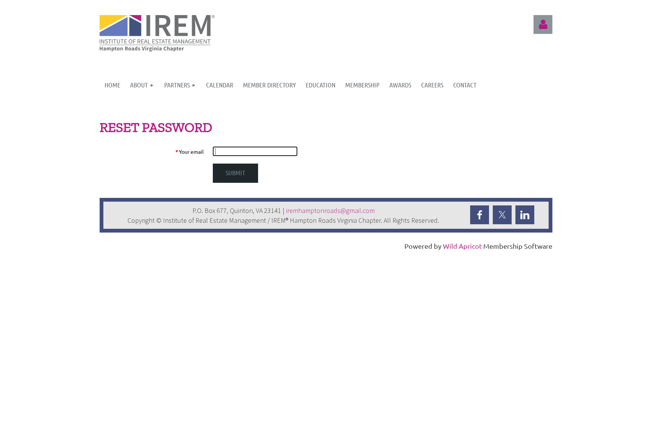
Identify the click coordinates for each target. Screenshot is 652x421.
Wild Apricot (462, 246)
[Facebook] (479, 214)
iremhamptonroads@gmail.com (330, 210)
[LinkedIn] (524, 214)
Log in (543, 24)
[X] (502, 214)
